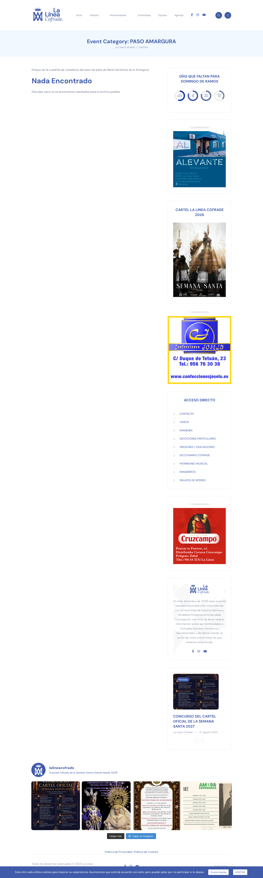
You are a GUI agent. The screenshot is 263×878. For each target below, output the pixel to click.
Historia (94, 15)
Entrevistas (144, 15)
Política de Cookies (146, 852)
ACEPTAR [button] (240, 872)
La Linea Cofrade (183, 732)
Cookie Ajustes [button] (218, 872)
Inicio (79, 15)
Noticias (183, 679)
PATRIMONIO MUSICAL (194, 463)
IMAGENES (186, 430)
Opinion (162, 15)
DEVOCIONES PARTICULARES (198, 438)
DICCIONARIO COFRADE (195, 455)
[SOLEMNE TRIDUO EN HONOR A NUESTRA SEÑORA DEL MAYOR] (156, 805)
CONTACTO (187, 414)
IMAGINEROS (188, 472)
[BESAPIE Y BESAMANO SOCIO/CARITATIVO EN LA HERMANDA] (106, 805)
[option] (199, 704)
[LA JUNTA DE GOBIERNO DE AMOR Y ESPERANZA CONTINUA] (207, 805)
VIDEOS (184, 422)
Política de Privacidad (118, 852)
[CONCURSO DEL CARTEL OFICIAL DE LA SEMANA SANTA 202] (55, 805)
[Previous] (196, 740)
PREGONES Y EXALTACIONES (197, 447)
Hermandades (118, 15)
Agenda (178, 15)
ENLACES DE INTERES (193, 480)
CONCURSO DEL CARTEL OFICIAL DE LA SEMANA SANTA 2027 (194, 721)
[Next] (202, 740)
